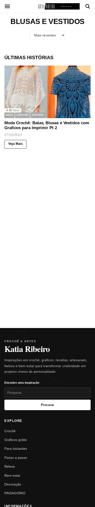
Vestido (38, 114)
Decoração (12, 484)
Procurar (47, 405)
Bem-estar (12, 475)
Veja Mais (15, 143)
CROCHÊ (22, 114)
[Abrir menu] (7, 6)
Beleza (9, 466)
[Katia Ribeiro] (47, 6)
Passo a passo (15, 458)
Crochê (10, 431)
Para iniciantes (15, 449)
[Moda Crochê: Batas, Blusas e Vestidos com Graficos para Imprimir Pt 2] (47, 92)
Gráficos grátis (15, 440)
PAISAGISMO (14, 493)
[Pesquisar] (87, 6)
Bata (9, 114)
